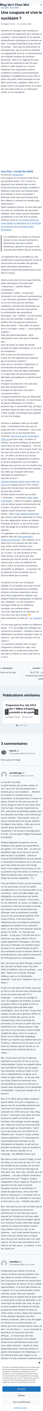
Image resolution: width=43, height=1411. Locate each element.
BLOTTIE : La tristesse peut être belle (34, 673)
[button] (39, 1362)
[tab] (16, 725)
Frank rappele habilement (27, 514)
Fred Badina (7, 501)
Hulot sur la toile (8, 670)
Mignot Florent (9, 24)
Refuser (21, 1395)
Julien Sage (32, 497)
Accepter (21, 1389)
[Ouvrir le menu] (41, 5)
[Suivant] (36, 712)
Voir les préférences (21, 1402)
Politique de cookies (20, 1408)
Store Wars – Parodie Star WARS (17, 171)
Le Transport (36, 618)
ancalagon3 (17, 175)
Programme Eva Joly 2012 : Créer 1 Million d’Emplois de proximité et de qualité (21, 709)
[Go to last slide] (7, 712)
